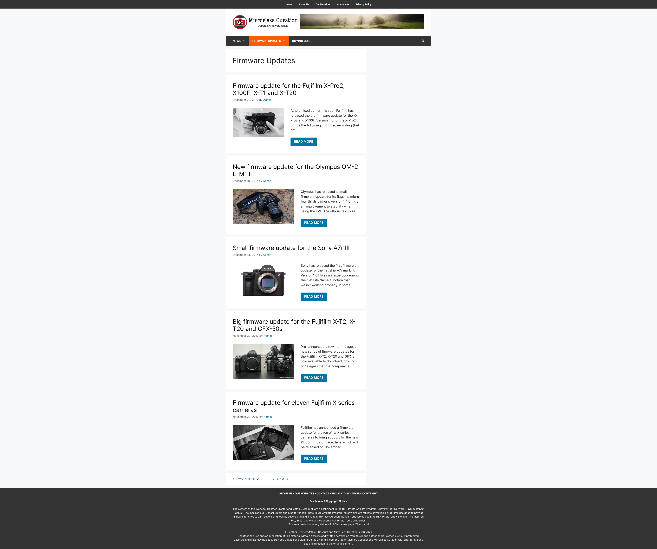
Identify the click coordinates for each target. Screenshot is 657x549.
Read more (303, 142)
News (237, 41)
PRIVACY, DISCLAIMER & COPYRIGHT (354, 493)
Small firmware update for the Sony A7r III (291, 247)
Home (289, 4)
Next (282, 479)
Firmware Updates (266, 41)
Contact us (343, 4)
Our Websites (323, 4)
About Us (304, 4)
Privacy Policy (364, 4)
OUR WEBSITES (304, 493)
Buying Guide (302, 41)
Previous (241, 479)
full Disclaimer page (342, 524)
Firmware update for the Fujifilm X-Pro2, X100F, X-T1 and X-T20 (289, 89)
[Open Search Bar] (423, 41)
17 (273, 479)
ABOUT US (286, 493)
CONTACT (323, 493)
